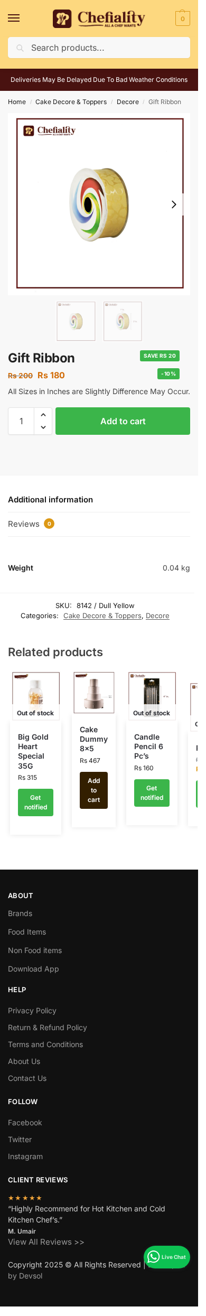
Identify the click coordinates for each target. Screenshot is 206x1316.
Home (17, 102)
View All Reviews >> (46, 1242)
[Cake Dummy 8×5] (94, 693)
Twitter (20, 1139)
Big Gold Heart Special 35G (33, 751)
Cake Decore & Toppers (71, 102)
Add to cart (123, 421)
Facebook (25, 1122)
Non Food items (36, 950)
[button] (181, 18)
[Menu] (24, 18)
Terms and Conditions (45, 1044)
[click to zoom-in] (99, 204)
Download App (33, 968)
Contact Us (27, 1078)
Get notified (35, 802)
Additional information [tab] (50, 499)
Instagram (25, 1156)
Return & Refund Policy (47, 1027)
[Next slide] (174, 204)
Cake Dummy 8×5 (94, 739)
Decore (128, 102)
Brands (20, 913)
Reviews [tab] (29, 524)
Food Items (27, 931)
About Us (24, 1061)
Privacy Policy (32, 1010)
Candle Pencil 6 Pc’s (148, 746)
